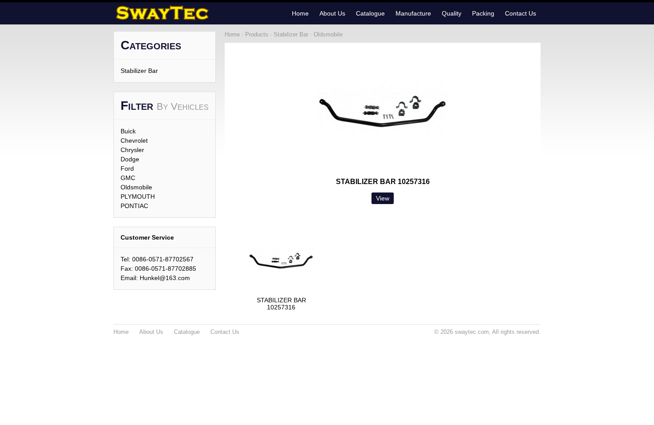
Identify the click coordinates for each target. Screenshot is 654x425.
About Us (332, 13)
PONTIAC (134, 205)
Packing (483, 13)
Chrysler (132, 149)
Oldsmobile (136, 187)
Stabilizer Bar (139, 70)
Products (256, 35)
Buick (128, 131)
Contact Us (520, 13)
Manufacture (413, 13)
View (382, 198)
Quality (451, 13)
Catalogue (370, 13)
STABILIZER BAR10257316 (281, 304)
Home (300, 13)
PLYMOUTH (138, 196)
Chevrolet (134, 140)
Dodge (130, 159)
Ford (127, 168)
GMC (128, 177)
